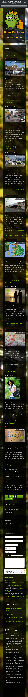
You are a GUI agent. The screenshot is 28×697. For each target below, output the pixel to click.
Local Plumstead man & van (16, 580)
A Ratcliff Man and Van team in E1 (13, 591)
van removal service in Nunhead (16, 582)
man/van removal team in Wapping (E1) (14, 596)
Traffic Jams (9, 465)
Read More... (17, 95)
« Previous (11, 496)
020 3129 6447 (14, 37)
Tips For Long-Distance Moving (14, 236)
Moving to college (10, 371)
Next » (11, 498)
